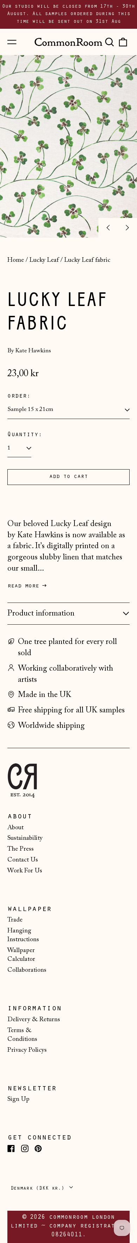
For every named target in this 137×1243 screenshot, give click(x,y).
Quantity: (24, 435)
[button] (109, 42)
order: (19, 396)
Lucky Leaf (44, 260)
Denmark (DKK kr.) (39, 1188)
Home (15, 260)
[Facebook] (11, 1148)
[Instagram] (24, 1148)
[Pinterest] (38, 1148)
